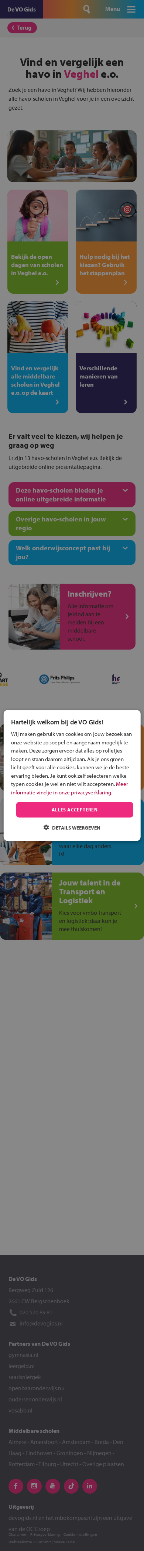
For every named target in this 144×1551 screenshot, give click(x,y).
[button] (72, 827)
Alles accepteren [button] (74, 810)
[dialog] (72, 775)
